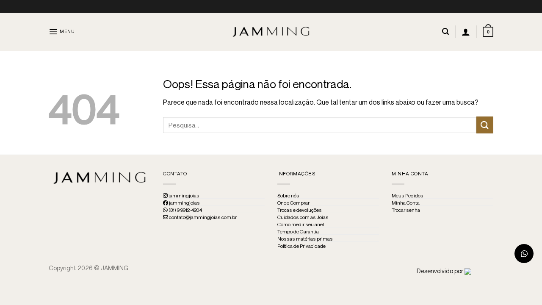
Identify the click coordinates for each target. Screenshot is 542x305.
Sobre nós (288, 195)
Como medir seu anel (300, 224)
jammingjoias (183, 195)
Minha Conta (406, 202)
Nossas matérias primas (305, 238)
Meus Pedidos (407, 195)
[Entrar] (466, 31)
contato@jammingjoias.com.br (202, 217)
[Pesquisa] (445, 31)
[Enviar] (484, 124)
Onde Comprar (293, 202)
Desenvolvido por (441, 270)
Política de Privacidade (301, 246)
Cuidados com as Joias (303, 217)
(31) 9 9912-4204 (185, 210)
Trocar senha (406, 210)
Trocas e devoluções (299, 210)
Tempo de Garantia (298, 231)
